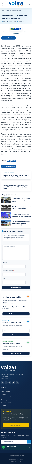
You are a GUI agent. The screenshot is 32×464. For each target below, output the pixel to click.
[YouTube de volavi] (13, 382)
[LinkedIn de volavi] (17, 382)
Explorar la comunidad (15, 313)
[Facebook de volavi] (6, 382)
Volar (3, 13)
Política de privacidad (13, 459)
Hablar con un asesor (15, 425)
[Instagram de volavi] (2, 382)
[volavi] (16, 4)
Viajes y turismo (5, 391)
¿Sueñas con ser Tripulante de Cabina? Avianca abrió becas (15, 307)
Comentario (6, 243)
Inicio (3, 10)
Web (4, 278)
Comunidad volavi (6, 403)
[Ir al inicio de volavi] (8, 368)
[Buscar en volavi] (2, 3)
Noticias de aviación (6, 397)
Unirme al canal (15, 353)
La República (11, 161)
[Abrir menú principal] (29, 4)
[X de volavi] (9, 382)
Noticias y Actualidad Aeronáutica (13, 10)
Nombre (5, 262)
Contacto (3, 405)
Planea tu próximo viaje (7, 400)
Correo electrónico (8, 270)
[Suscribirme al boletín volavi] (29, 442)
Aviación (3, 394)
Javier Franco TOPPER (10, 21)
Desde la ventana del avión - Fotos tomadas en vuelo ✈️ (15, 301)
